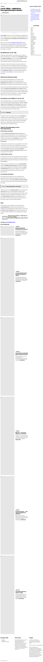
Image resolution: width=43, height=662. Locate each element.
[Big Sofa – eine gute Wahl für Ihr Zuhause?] (7, 436)
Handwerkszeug (33, 39)
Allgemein (32, 27)
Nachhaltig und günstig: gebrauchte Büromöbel (21, 353)
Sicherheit (32, 51)
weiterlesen (17, 235)
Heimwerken (33, 43)
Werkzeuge (33, 52)
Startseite (3, 639)
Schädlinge (32, 50)
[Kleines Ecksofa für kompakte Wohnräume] (7, 231)
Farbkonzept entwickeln (35, 16)
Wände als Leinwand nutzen (36, 10)
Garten (32, 35)
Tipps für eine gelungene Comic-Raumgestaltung (35, 15)
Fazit (32, 20)
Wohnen (17, 226)
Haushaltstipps (33, 42)
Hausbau (32, 40)
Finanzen (32, 34)
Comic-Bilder (9, 71)
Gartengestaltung (34, 37)
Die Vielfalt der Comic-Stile (35, 9)
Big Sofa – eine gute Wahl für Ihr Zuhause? (21, 433)
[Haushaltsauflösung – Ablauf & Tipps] (7, 595)
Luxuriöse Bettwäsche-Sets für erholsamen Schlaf (21, 274)
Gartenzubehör (33, 38)
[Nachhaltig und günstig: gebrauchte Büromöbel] (7, 356)
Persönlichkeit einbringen (35, 19)
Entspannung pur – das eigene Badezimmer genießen (21, 513)
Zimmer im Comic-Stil (16, 42)
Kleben (32, 45)
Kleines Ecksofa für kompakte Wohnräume (21, 228)
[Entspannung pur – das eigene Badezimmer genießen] (7, 515)
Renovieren (33, 47)
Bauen (32, 29)
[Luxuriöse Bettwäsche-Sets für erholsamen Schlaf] (7, 277)
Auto (31, 28)
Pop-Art (23, 67)
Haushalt (32, 41)
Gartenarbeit (33, 36)
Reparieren (32, 48)
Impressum (3, 640)
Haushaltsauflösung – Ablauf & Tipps (21, 592)
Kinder (18, 35)
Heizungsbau (33, 44)
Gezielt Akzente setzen (35, 18)
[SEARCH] (41, 1)
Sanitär (32, 49)
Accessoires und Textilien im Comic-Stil (36, 12)
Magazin (17, 351)
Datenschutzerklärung (5, 641)
